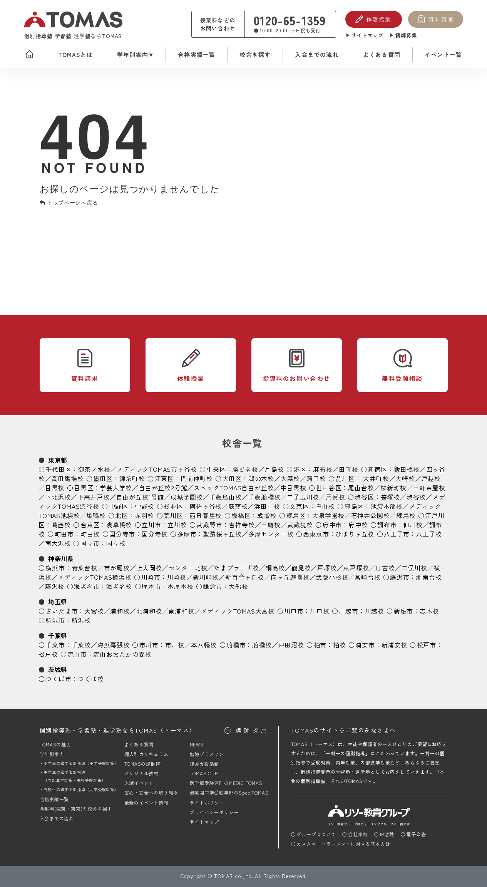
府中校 (358, 524)
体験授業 (379, 19)
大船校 (238, 586)
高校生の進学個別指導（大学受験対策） (81, 789)
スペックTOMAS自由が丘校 (234, 487)
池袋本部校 (386, 506)
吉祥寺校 (241, 524)
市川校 (174, 644)
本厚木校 (180, 586)
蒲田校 (316, 478)
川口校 (319, 610)
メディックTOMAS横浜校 (94, 577)
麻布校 (322, 469)
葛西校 (61, 524)
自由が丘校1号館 (140, 496)
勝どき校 (245, 469)
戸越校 (431, 478)
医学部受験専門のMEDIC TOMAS (226, 783)
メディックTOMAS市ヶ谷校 (157, 469)
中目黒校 (293, 487)
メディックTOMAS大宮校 (237, 610)
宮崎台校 (367, 577)
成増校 (266, 515)
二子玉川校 (303, 496)
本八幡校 (204, 644)
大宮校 (94, 610)
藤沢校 (54, 586)
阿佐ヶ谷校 (205, 506)
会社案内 (358, 834)
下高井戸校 (93, 496)
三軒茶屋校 (429, 487)
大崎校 (405, 478)
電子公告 (416, 834)
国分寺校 (154, 533)
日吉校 (385, 567)
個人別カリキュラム (146, 754)
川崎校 (176, 577)
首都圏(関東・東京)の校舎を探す (76, 808)
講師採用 (252, 730)
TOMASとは (75, 54)
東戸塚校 (356, 567)
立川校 (177, 524)
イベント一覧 (443, 54)
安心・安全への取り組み (151, 792)
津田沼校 (291, 644)
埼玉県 (57, 601)
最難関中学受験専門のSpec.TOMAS (229, 792)
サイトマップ (367, 35)
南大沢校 (58, 543)
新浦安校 (394, 644)
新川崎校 (206, 577)
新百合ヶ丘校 (244, 577)
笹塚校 (390, 496)
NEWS (197, 744)
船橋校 (261, 644)
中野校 (144, 506)
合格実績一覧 (196, 54)
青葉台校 (84, 567)
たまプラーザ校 (236, 567)
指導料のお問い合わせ (296, 378)
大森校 (290, 478)
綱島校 (275, 567)
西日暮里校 (205, 515)
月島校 (274, 469)
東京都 (57, 459)
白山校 (325, 506)
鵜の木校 (261, 478)
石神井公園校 (370, 515)
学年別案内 (132, 54)
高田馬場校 (68, 478)
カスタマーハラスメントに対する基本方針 (343, 843)
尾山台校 (361, 487)
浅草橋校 (119, 524)
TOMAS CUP (204, 773)
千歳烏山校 (225, 496)
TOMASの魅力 (55, 744)
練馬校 (405, 515)
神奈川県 (61, 558)
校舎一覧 (242, 443)
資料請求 (441, 19)
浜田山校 (267, 506)
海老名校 (119, 586)
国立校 (116, 543)
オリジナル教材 (141, 773)
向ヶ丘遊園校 (290, 577)
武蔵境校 (300, 524)
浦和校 (119, 610)
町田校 (90, 533)
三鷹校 (270, 524)
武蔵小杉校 (332, 577)
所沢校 (81, 620)
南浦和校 (181, 610)
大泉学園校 (328, 515)
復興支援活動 (204, 763)
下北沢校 (58, 496)
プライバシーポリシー (214, 812)
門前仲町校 (197, 478)
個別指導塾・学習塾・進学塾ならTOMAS (118, 730)
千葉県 (57, 635)
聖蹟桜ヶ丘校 (222, 533)
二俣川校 (414, 567)
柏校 (339, 644)
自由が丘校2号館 (163, 487)
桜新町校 (393, 487)
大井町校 (376, 478)
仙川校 (412, 524)
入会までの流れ (316, 54)
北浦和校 (149, 610)
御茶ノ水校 (94, 469)
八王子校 (429, 533)
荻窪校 (238, 506)
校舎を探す (255, 54)
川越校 (374, 610)
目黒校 (54, 487)
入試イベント (139, 783)
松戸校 (48, 654)
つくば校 (91, 678)
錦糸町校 (132, 478)
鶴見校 (301, 567)
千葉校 (81, 644)
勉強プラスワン (207, 754)
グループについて (316, 834)
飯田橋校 (407, 469)
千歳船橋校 (264, 496)
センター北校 (188, 567)
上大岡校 (149, 567)
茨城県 (57, 669)
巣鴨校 (95, 515)
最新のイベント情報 (146, 802)
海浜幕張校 (113, 644)
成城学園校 (187, 496)
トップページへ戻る (71, 202)
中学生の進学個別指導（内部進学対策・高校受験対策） (75, 776)
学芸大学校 (116, 487)
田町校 (348, 469)
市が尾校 (117, 567)
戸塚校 (326, 567)
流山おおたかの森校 (122, 654)
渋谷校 (416, 496)
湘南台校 (429, 577)
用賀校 (335, 496)
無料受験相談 (402, 378)
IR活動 (387, 834)
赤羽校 (144, 515)
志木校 (429, 610)
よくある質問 (381, 54)
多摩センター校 (271, 533)
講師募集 (406, 35)
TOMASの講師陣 (142, 763)
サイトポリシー (207, 802)
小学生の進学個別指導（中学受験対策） (81, 763)
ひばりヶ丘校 (354, 533)
